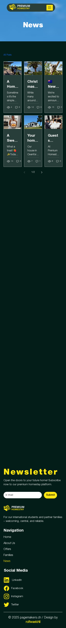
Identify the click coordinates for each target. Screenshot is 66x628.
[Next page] (42, 172)
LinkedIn (17, 580)
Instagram (17, 596)
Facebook (17, 588)
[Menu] (49, 7)
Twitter (15, 604)
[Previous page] (24, 172)
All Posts (8, 55)
